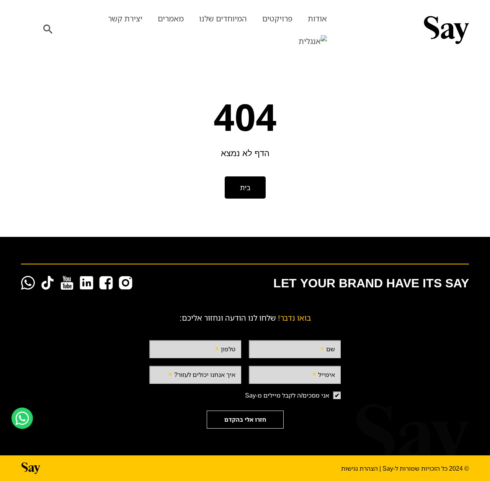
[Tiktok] (47, 283)
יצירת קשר (125, 18)
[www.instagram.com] (125, 283)
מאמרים (171, 18)
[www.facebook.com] (106, 283)
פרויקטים (277, 18)
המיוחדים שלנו (223, 18)
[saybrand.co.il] (402, 30)
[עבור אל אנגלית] (313, 41)
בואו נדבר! (294, 318)
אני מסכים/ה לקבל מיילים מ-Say (287, 395)
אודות (317, 18)
